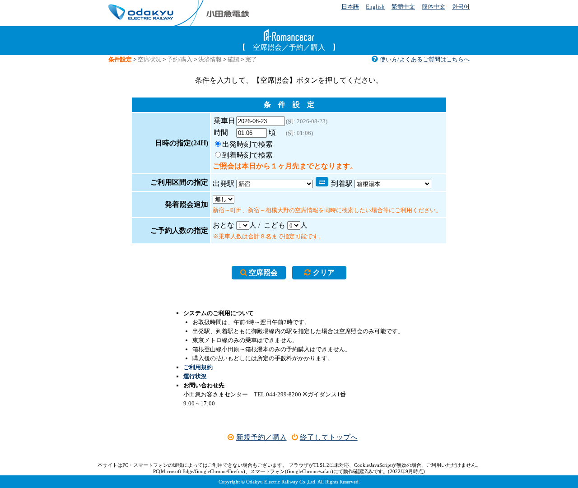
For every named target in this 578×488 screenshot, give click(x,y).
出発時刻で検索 (247, 144)
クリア (324, 272)
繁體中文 (403, 6)
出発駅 (223, 183)
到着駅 (342, 183)
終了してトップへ (329, 437)
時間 (224, 132)
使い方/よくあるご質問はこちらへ (425, 59)
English (375, 6)
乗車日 (224, 121)
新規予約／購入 (261, 437)
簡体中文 (433, 6)
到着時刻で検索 (247, 155)
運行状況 (195, 376)
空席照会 (263, 272)
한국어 (461, 6)
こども (274, 225)
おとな (223, 225)
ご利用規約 (198, 367)
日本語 (350, 6)
